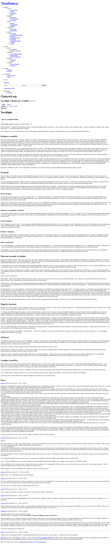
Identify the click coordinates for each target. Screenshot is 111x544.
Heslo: (24, 85)
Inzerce (12, 61)
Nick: (5, 85)
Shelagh (3, 532)
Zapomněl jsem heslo (9, 88)
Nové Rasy (13, 20)
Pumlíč (2, 438)
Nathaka (3, 383)
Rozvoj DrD (13, 30)
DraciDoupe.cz (4, 537)
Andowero (3, 472)
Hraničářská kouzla (15, 38)
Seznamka (13, 59)
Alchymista (13, 33)
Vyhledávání (13, 49)
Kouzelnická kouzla (15, 41)
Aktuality (9, 70)
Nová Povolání (14, 19)
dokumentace (42, 542)
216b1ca (18, 537)
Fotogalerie (13, 13)
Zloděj (12, 43)
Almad (39, 537)
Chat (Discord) (11, 75)
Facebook (9, 92)
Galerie (12, 11)
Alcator (9, 104)
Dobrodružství (14, 24)
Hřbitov (12, 14)
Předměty (12, 26)
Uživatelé (12, 65)
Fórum (9, 77)
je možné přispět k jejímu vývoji (27, 542)
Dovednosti (13, 17)
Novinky (9, 71)
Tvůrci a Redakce (15, 64)
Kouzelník (13, 39)
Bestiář (12, 23)
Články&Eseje (14, 10)
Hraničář (12, 36)
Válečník (12, 42)
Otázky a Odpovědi (15, 57)
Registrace (6, 82)
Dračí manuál (13, 55)
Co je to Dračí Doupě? (16, 54)
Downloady (13, 29)
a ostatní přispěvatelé (47, 537)
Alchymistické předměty (16, 35)
